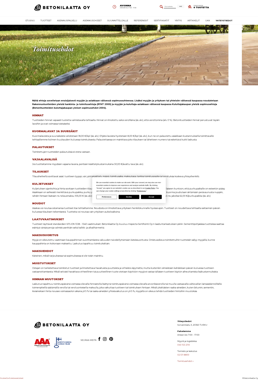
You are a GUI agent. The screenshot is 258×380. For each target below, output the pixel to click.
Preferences (106, 197)
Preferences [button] (141, 191)
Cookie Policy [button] (150, 188)
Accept (151, 197)
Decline (129, 197)
